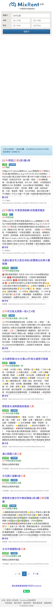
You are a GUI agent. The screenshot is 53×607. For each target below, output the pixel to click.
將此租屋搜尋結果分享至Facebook (26, 586)
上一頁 (17, 574)
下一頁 (35, 574)
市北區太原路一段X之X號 (18, 311)
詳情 (6, 197)
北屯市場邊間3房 (14, 549)
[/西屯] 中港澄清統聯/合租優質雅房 (23, 210)
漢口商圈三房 (12, 454)
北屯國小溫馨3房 (14, 476)
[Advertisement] (26, 63)
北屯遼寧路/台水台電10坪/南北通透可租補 (25, 359)
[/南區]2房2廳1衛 (16, 160)
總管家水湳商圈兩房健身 (18, 406)
